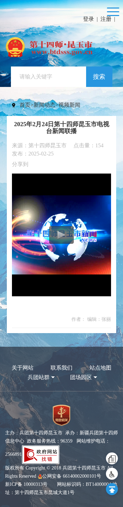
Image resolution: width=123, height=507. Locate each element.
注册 (105, 19)
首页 (24, 105)
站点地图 (100, 368)
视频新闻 (69, 105)
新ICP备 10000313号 (26, 484)
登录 (88, 19)
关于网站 (22, 368)
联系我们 (61, 368)
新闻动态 (44, 105)
